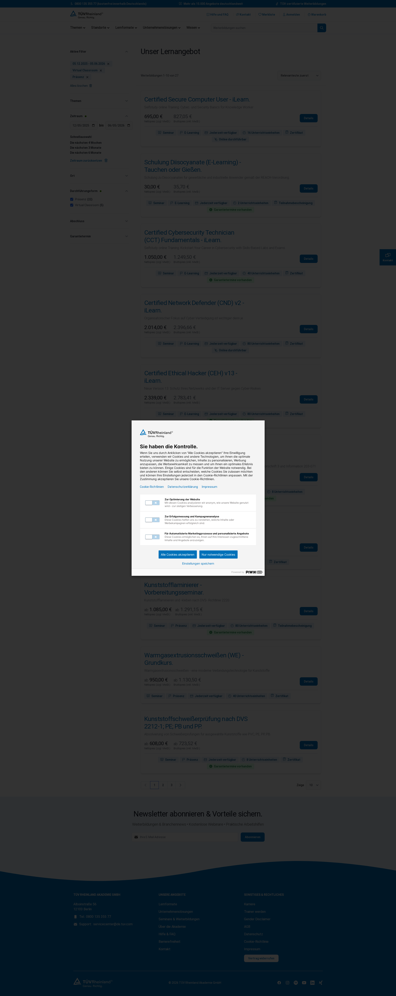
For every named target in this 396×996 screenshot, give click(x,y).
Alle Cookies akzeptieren (177, 554)
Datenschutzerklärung (183, 486)
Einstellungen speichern (198, 563)
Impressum (209, 486)
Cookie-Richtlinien (152, 486)
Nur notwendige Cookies (218, 554)
